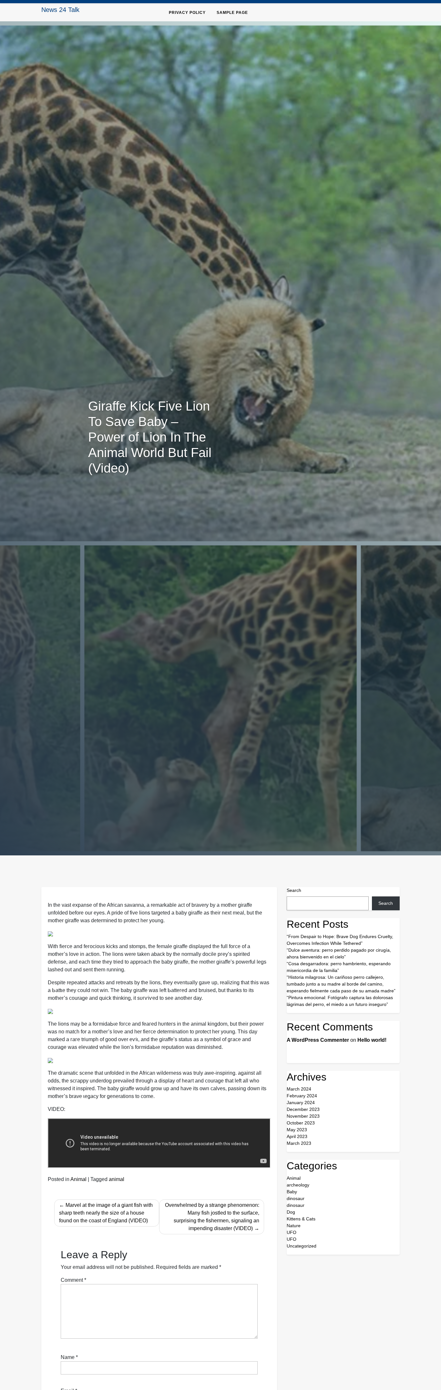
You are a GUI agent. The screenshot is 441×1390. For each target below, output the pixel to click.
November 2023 (303, 1116)
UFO (291, 1232)
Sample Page (232, 12)
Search (294, 890)
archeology (298, 1184)
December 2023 (303, 1109)
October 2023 (301, 1122)
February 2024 (302, 1095)
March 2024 (299, 1089)
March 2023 (299, 1143)
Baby (292, 1191)
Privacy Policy (187, 12)
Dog (291, 1212)
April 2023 (297, 1136)
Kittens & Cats (301, 1218)
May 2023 (297, 1129)
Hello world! (371, 1040)
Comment (73, 1280)
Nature (294, 1225)
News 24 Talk (60, 9)
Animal (78, 1179)
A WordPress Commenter (318, 1040)
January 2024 (301, 1102)
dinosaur (295, 1198)
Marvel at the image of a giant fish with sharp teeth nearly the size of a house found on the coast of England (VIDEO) (106, 1212)
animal (116, 1179)
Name (69, 1357)
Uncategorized (301, 1246)
